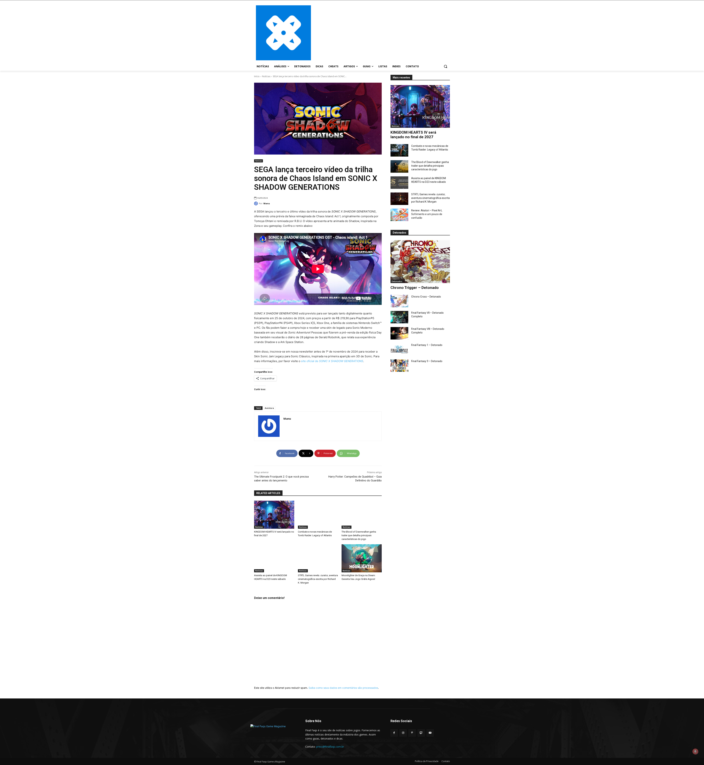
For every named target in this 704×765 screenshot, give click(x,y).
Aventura (269, 408)
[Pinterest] (412, 732)
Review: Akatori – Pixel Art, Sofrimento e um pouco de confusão (426, 214)
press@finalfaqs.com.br (330, 746)
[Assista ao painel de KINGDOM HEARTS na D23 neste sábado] (399, 182)
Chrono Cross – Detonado (426, 296)
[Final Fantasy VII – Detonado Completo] (399, 317)
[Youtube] (430, 732)
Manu (266, 203)
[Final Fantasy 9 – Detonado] (399, 365)
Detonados (397, 281)
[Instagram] (403, 732)
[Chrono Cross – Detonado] (399, 301)
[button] (445, 66)
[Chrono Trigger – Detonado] (420, 261)
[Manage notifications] (695, 751)
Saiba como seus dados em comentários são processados (343, 687)
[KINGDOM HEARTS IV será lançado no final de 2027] (420, 106)
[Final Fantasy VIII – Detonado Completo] (399, 333)
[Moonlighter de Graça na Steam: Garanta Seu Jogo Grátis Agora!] (362, 558)
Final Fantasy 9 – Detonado (426, 361)
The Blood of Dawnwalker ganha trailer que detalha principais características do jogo (430, 166)
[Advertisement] (381, 32)
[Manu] (256, 203)
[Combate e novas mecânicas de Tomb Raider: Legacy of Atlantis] (399, 150)
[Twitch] (421, 732)
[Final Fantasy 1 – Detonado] (399, 349)
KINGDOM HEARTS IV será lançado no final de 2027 (413, 134)
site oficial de (332, 361)
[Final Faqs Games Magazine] (283, 32)
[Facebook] (394, 732)
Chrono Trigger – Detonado (414, 287)
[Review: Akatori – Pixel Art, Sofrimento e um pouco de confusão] (399, 215)
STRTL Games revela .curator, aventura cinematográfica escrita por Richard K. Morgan (430, 198)
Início (257, 76)
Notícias (266, 76)
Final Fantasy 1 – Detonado (426, 345)
